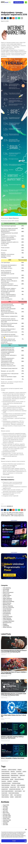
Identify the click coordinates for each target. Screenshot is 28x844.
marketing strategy (16, 783)
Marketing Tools (6, 604)
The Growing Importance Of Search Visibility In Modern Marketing (14, 672)
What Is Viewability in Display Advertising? (12, 758)
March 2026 (6, 812)
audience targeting (12, 769)
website (11, 796)
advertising (4, 769)
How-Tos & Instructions (8, 607)
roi (22, 789)
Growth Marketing (7, 609)
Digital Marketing (7, 618)
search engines (18, 791)
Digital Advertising (5, 775)
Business (13, 771)
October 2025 (6, 818)
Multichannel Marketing (8, 601)
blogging (19, 769)
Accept (14, 840)
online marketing (5, 787)
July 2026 (5, 806)
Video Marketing (7, 587)
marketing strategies (6, 783)
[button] (26, 829)
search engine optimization (7, 791)
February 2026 (6, 814)
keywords (4, 781)
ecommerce (13, 777)
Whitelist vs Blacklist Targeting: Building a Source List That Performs (12, 737)
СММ (12, 515)
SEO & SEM (6, 591)
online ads (13, 785)
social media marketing (14, 793)
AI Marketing (6, 625)
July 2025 (5, 823)
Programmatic (6, 593)
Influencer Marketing (8, 606)
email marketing (5, 779)
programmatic (5, 789)
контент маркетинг (19, 514)
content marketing (5, 773)
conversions (13, 773)
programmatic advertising (14, 789)
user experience (17, 794)
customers (20, 773)
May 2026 (5, 809)
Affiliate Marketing (7, 627)
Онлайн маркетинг (5, 515)
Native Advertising (7, 600)
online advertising (21, 785)
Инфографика (10, 514)
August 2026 (6, 805)
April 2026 (5, 811)
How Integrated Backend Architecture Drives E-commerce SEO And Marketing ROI (14, 651)
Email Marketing (7, 613)
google (11, 779)
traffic (11, 794)
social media (15, 512)
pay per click (13, 787)
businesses (18, 771)
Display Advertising (7, 616)
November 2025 (7, 817)
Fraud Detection (7, 612)
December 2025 (7, 815)
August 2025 (6, 821)
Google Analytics (7, 610)
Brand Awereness (7, 622)
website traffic (18, 796)
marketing (15, 781)
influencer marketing (19, 779)
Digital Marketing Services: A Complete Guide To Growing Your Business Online (13, 694)
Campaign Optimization (8, 621)
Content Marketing (7, 619)
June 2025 (5, 824)
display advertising (6, 777)
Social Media (6, 589)
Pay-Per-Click (6, 597)
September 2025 (7, 820)
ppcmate (23, 787)
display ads (22, 775)
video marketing (5, 796)
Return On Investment (8, 592)
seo (7, 512)
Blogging (5, 624)
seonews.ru (10, 506)
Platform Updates (7, 595)
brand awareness (5, 771)
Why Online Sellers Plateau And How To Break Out (13, 715)
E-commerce (6, 615)
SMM (10, 512)
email (19, 777)
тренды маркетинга (19, 515)
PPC (5, 512)
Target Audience (5, 794)
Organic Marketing (7, 598)
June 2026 (5, 808)
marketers (9, 781)
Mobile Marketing (7, 603)
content (24, 771)
